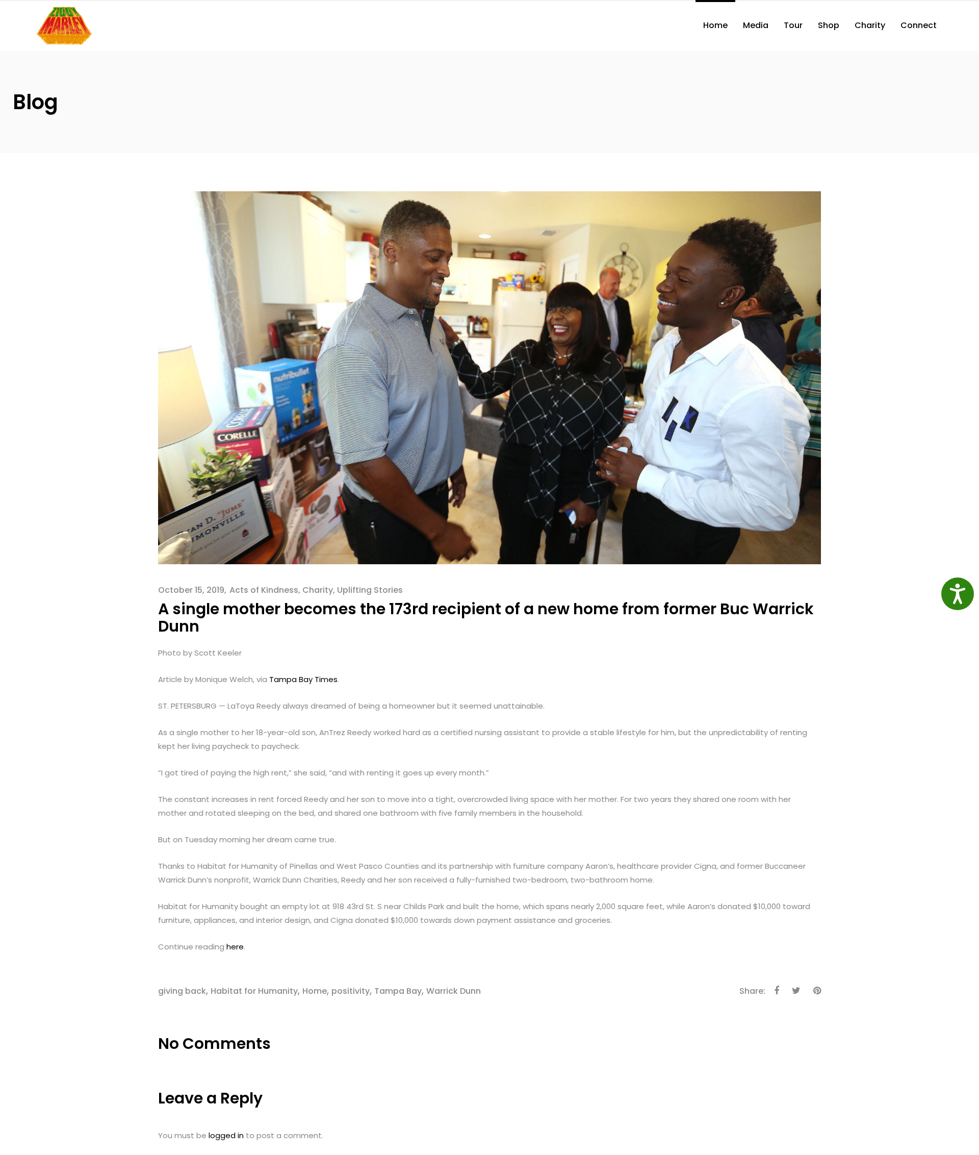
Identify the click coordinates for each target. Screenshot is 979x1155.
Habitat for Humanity (254, 991)
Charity (317, 590)
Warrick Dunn (453, 991)
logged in (226, 1135)
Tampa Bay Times (303, 679)
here (235, 946)
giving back (182, 991)
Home (314, 991)
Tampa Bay (398, 991)
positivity (350, 991)
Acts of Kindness (263, 590)
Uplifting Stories (370, 590)
